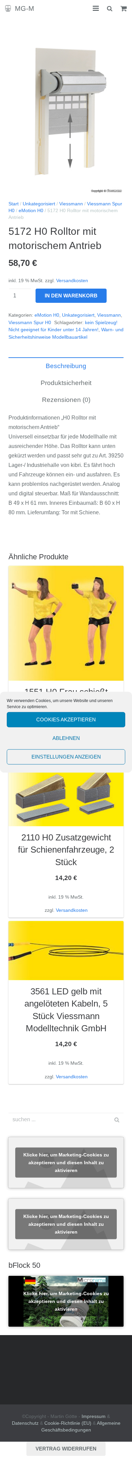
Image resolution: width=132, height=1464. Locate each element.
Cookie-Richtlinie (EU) (67, 1423)
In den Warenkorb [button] (66, 910)
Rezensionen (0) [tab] (66, 399)
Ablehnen (66, 738)
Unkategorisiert (39, 203)
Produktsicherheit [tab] (66, 382)
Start (13, 203)
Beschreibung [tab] (66, 365)
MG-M (24, 8)
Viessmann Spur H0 (29, 322)
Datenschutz (25, 1423)
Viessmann (71, 203)
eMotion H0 (31, 210)
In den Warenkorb (71, 295)
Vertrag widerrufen (66, 1448)
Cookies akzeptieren (66, 719)
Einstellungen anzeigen (66, 757)
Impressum (94, 1416)
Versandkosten (72, 280)
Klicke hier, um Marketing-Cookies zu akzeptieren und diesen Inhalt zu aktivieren (66, 1162)
